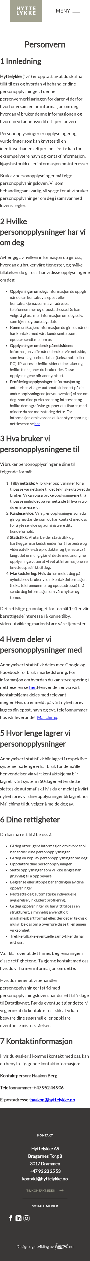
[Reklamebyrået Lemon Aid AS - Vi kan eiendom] (61, 1246)
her (37, 423)
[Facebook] (11, 1219)
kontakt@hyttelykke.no (45, 1178)
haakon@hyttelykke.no (52, 1099)
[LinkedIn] (19, 1219)
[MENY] (76, 11)
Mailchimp (47, 717)
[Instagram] (27, 1219)
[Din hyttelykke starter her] (26, 11)
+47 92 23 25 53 (45, 1171)
